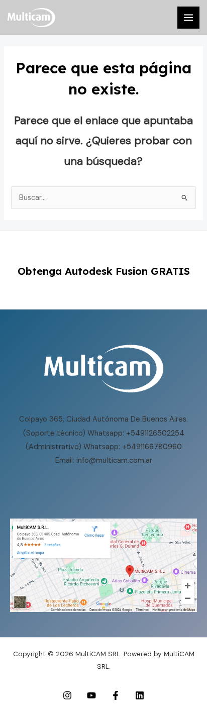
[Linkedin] (139, 695)
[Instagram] (67, 695)
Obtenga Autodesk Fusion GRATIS (104, 271)
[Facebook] (115, 695)
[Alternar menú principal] (188, 18)
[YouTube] (91, 695)
